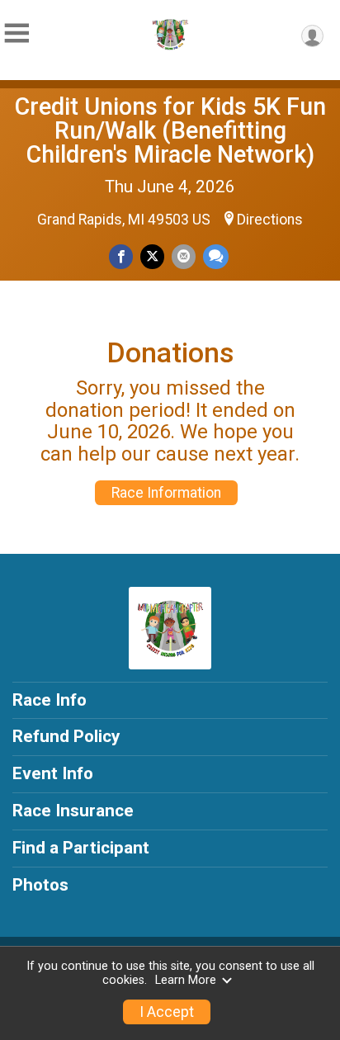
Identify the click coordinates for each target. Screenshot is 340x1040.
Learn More (185, 980)
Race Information (166, 493)
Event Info (52, 773)
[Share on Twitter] (152, 256)
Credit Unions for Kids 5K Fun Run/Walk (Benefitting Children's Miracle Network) (170, 130)
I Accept (166, 1012)
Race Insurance (73, 810)
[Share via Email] (184, 256)
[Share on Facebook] (121, 256)
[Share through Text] (216, 256)
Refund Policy (66, 736)
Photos (40, 885)
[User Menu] (312, 36)
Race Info (49, 700)
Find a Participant (80, 848)
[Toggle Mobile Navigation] (16, 33)
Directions (270, 219)
